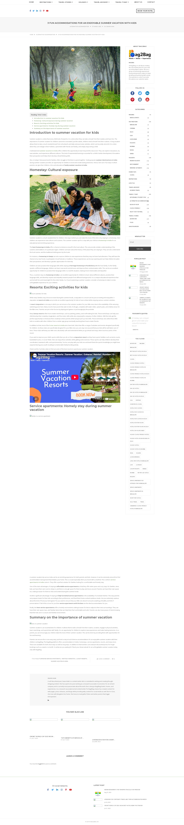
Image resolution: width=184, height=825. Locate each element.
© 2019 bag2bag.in (92, 821)
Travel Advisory (101, 2)
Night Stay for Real (136, 212)
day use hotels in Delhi (137, 396)
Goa (131, 135)
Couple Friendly (135, 208)
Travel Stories (64, 2)
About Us (138, 2)
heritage (138, 400)
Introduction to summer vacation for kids (49, 118)
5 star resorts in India (57, 325)
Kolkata (132, 143)
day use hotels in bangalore (138, 392)
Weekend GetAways (136, 168)
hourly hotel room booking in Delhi (139, 440)
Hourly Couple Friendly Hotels (139, 434)
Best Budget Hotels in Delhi (138, 351)
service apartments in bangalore (136, 492)
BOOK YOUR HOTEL (145, 11)
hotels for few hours (137, 422)
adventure (133, 343)
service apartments (136, 487)
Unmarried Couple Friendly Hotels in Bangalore (138, 507)
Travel (142, 502)
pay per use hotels (143, 472)
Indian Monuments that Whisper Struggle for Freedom (122, 789)
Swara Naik (110, 26)
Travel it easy (121, 2)
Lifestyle (132, 183)
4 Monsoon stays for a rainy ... (103, 740)
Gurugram (133, 139)
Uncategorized (134, 226)
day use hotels (134, 388)
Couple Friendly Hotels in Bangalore (138, 368)
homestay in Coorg (136, 404)
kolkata (138, 453)
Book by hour (134, 204)
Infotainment (134, 164)
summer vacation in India (49, 151)
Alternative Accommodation (79, 26)
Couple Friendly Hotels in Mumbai (138, 379)
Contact (151, 2)
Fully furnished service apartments (48, 658)
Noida (132, 150)
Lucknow (139, 465)
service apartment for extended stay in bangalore (138, 482)
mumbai (132, 472)
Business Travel (135, 190)
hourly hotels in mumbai (137, 449)
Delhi (131, 132)
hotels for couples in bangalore (137, 413)
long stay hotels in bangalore (139, 461)
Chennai (132, 128)
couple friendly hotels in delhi (139, 374)
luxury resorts (81, 658)
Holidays (82, 2)
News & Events (134, 117)
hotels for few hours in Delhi (139, 426)
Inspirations (133, 179)
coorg (132, 359)
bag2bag (142, 343)
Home (31, 2)
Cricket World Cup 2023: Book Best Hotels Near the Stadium (145, 289)
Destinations (45, 2)
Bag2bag (131, 62)
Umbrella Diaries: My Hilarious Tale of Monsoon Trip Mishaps (145, 300)
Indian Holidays (135, 160)
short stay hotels (135, 498)
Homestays (132, 172)
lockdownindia (134, 457)
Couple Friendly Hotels (137, 363)
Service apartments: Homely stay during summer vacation (54, 126)
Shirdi (132, 153)
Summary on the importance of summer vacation (51, 128)
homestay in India (105, 240)
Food (131, 222)
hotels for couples (136, 408)
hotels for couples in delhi (138, 418)
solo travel (133, 502)
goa (131, 400)
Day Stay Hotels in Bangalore (138, 384)
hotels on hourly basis (137, 430)
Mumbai (132, 146)
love (131, 465)
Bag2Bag (131, 114)
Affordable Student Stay (138, 197)
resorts (132, 476)
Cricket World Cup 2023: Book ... (42, 736)
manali (145, 469)
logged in (41, 764)
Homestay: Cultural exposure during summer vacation (53, 121)
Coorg (132, 175)
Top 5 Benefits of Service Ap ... (72, 738)
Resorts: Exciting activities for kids (46, 123)
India (131, 453)
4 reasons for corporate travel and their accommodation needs (145, 278)
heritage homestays (68, 658)
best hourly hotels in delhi (138, 355)
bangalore (133, 347)
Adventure (133, 219)
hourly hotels (134, 445)
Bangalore (133, 124)
